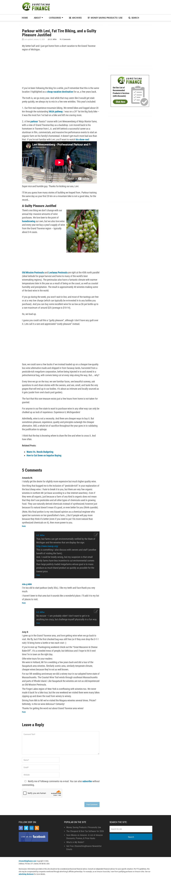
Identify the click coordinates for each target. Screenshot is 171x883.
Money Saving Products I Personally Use (83, 827)
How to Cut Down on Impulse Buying (44, 455)
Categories (55, 17)
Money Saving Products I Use (106, 17)
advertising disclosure (26, 874)
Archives (77, 17)
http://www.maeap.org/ (47, 546)
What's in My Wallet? (75, 842)
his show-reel (82, 139)
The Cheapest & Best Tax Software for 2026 (85, 831)
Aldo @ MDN (27, 584)
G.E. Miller (53, 39)
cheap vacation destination (60, 91)
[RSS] (37, 828)
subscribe (87, 781)
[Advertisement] (103, 7)
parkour (34, 121)
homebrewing (28, 221)
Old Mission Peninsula (33, 272)
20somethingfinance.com (27, 861)
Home (25, 17)
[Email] (31, 828)
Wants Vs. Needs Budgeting (40, 451)
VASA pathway (56, 111)
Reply (24, 526)
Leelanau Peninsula (57, 272)
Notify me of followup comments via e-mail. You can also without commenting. (61, 783)
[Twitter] (26, 828)
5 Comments (66, 39)
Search (135, 17)
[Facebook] (21, 828)
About (37, 17)
